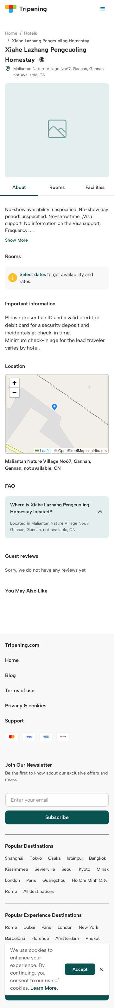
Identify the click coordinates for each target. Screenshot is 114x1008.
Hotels (30, 33)
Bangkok (97, 858)
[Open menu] (102, 9)
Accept (80, 969)
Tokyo (36, 858)
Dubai (29, 927)
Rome (11, 891)
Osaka (54, 858)
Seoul (67, 869)
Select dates (33, 274)
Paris (31, 880)
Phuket (93, 938)
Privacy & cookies (26, 706)
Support (14, 721)
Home (11, 33)
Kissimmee (16, 869)
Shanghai (14, 858)
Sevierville (45, 869)
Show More (16, 240)
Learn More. (44, 988)
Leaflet (45, 450)
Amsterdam (67, 938)
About (19, 187)
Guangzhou (54, 880)
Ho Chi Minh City (89, 880)
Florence (40, 938)
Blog (10, 675)
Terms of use (20, 690)
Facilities (95, 187)
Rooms (57, 187)
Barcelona (15, 938)
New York (88, 927)
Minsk (103, 869)
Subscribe (57, 817)
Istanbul (75, 858)
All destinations (38, 891)
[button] (54, 407)
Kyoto (84, 869)
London (12, 880)
